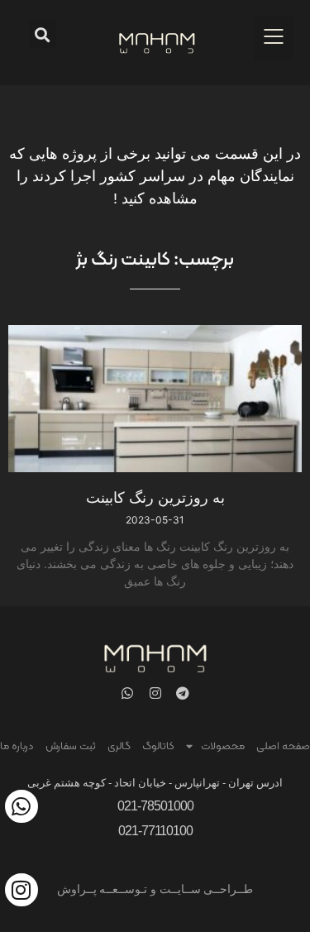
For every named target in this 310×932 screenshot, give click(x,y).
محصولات (223, 746)
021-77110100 (155, 831)
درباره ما (17, 746)
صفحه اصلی (283, 746)
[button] (273, 38)
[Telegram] (182, 692)
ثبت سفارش (70, 746)
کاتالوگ (158, 746)
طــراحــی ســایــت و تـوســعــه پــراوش (155, 889)
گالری (119, 746)
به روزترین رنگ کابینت (155, 497)
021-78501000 (155, 806)
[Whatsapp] (128, 692)
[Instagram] (155, 692)
